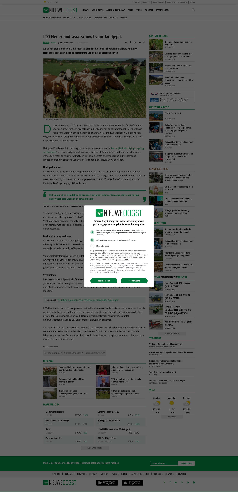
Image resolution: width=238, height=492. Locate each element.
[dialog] (119, 246)
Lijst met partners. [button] (122, 259)
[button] (119, 246)
